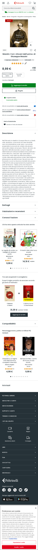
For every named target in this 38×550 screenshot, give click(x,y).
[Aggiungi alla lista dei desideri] (31, 50)
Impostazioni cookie (19, 542)
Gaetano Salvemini (11, 60)
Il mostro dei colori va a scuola (28, 251)
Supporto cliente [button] (8, 411)
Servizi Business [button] (7, 406)
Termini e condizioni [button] (9, 416)
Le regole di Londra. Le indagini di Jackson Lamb (9, 252)
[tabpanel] (19, 33)
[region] (19, 527)
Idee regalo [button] (6, 473)
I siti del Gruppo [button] (8, 421)
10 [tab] (27, 268)
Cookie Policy (13, 538)
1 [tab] (10, 268)
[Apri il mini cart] (34, 3)
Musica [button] (4, 452)
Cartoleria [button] (6, 468)
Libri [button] (3, 447)
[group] (19, 12)
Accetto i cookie (19, 547)
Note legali (6, 385)
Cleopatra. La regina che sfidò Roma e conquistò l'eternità (9, 360)
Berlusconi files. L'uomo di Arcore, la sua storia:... (28, 360)
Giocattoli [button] (6, 463)
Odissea (10, 304)
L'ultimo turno (28, 304)
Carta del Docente (22, 106)
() (23, 63)
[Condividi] (35, 50)
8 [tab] (23, 268)
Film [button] (3, 457)
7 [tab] (21, 268)
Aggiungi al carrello (20, 85)
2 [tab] (12, 268)
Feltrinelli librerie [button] (8, 396)
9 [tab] (25, 268)
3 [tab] (14, 268)
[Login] (8, 2)
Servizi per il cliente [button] (9, 401)
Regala (20, 91)
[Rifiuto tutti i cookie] (36, 508)
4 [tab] (16, 268)
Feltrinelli (28, 60)
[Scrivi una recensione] (26, 63)
